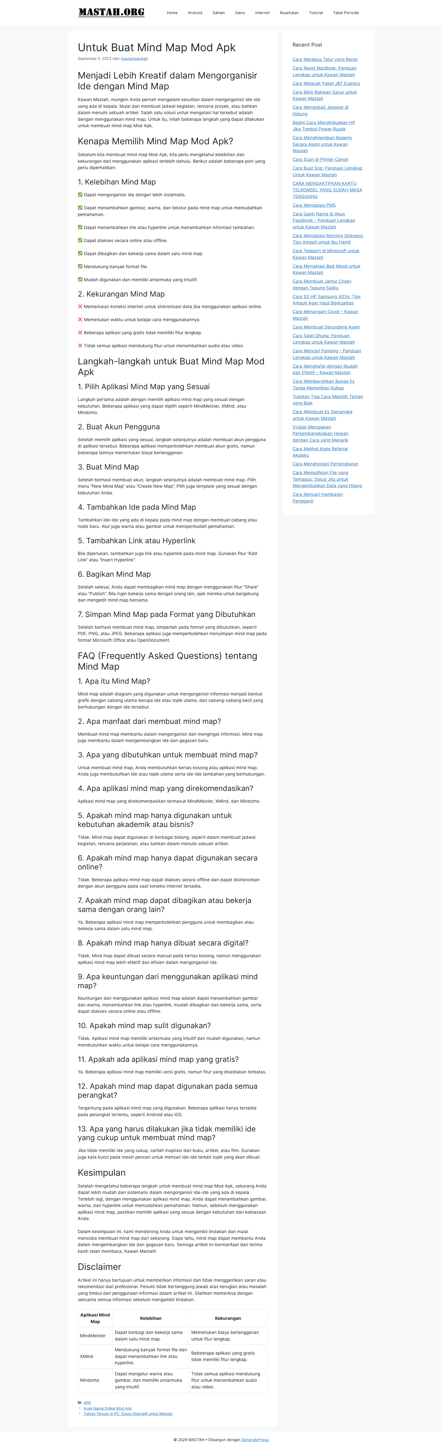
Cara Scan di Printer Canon (320, 159)
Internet (262, 12)
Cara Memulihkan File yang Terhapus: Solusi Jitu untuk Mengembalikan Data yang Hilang (327, 479)
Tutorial (316, 12)
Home (172, 12)
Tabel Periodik (346, 12)
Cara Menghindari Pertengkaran (325, 463)
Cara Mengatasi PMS (314, 205)
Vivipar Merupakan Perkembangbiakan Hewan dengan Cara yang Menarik (320, 433)
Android (195, 12)
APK (87, 1402)
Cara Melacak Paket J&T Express (326, 83)
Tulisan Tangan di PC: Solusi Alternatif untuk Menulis (128, 1413)
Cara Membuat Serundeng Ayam (326, 327)
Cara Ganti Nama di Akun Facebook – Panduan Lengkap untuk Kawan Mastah (324, 220)
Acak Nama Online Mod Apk (108, 1408)
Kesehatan (289, 12)
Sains (240, 12)
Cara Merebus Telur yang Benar (325, 59)
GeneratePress (255, 1439)
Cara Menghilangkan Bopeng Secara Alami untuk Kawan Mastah (322, 144)
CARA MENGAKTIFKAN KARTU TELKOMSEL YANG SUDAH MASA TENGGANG (327, 190)
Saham (219, 12)
